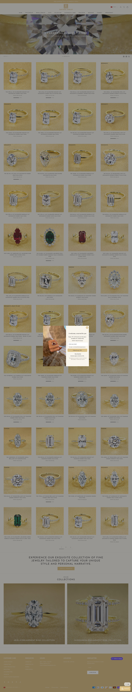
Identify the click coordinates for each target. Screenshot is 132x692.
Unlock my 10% (77, 350)
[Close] (87, 327)
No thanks (78, 354)
